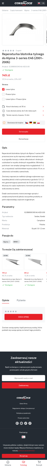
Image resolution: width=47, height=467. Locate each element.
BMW (16, 242)
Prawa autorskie (23, 418)
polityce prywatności (26, 450)
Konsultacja (23, 139)
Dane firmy (23, 403)
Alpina (6, 242)
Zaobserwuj (23, 385)
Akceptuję (24, 456)
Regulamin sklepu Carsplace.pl (24, 408)
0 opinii (18, 50)
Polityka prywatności (23, 413)
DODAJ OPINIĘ (23, 317)
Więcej (43, 106)
